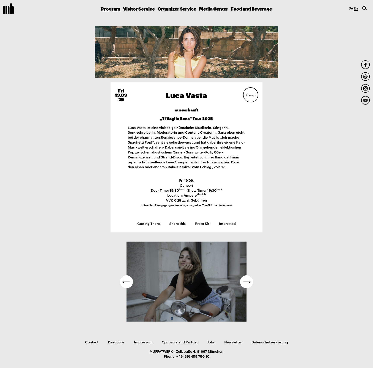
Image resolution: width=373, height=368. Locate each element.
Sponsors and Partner (180, 342)
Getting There (148, 223)
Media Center (213, 9)
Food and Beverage (251, 9)
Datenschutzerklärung (269, 342)
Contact (91, 342)
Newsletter (233, 342)
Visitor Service (139, 9)
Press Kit (202, 223)
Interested (227, 223)
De (351, 8)
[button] (126, 281)
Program (110, 9)
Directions (116, 342)
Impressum (143, 342)
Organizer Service (177, 9)
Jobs (211, 342)
